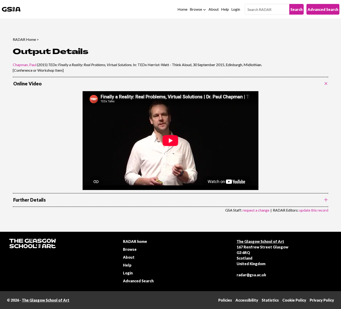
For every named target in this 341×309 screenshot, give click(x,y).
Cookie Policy (294, 300)
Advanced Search (323, 9)
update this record (313, 210)
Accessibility (246, 300)
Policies (225, 300)
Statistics (270, 300)
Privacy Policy (322, 300)
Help (225, 9)
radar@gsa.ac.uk (251, 275)
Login (235, 9)
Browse (196, 9)
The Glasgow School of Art (260, 241)
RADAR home (135, 241)
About (214, 9)
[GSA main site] (11, 9)
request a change (256, 210)
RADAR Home (24, 39)
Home (182, 9)
